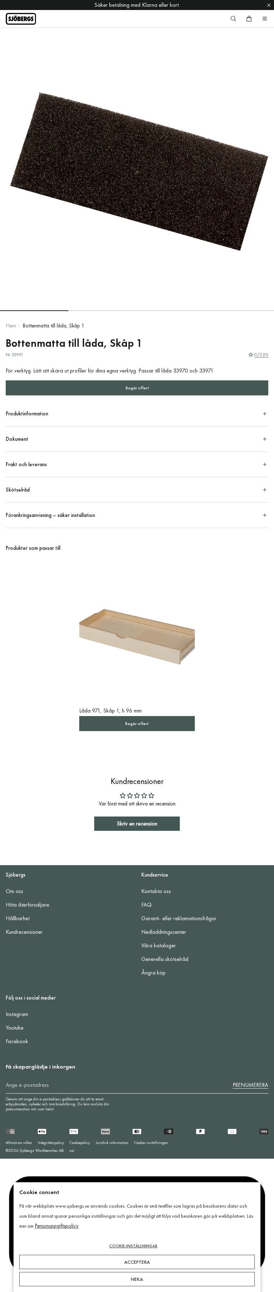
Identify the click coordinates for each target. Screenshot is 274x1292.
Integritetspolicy (51, 1142)
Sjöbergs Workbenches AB (42, 1150)
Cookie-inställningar (151, 1142)
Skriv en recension (137, 823)
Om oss (14, 891)
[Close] (269, 5)
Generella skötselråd (164, 959)
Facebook (17, 1041)
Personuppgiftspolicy (56, 1225)
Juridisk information (112, 1142)
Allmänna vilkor (19, 1142)
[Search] (233, 18)
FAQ (146, 904)
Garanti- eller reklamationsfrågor (179, 918)
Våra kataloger (158, 945)
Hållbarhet (18, 918)
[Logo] (21, 19)
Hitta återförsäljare (27, 904)
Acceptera (137, 1262)
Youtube (15, 1027)
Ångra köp (153, 972)
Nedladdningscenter (163, 932)
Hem (11, 325)
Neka (137, 1279)
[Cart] (249, 18)
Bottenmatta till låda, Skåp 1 (53, 325)
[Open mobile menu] (264, 18)
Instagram (17, 1014)
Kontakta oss (156, 891)
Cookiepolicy (80, 1142)
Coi (72, 1150)
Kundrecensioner (24, 932)
